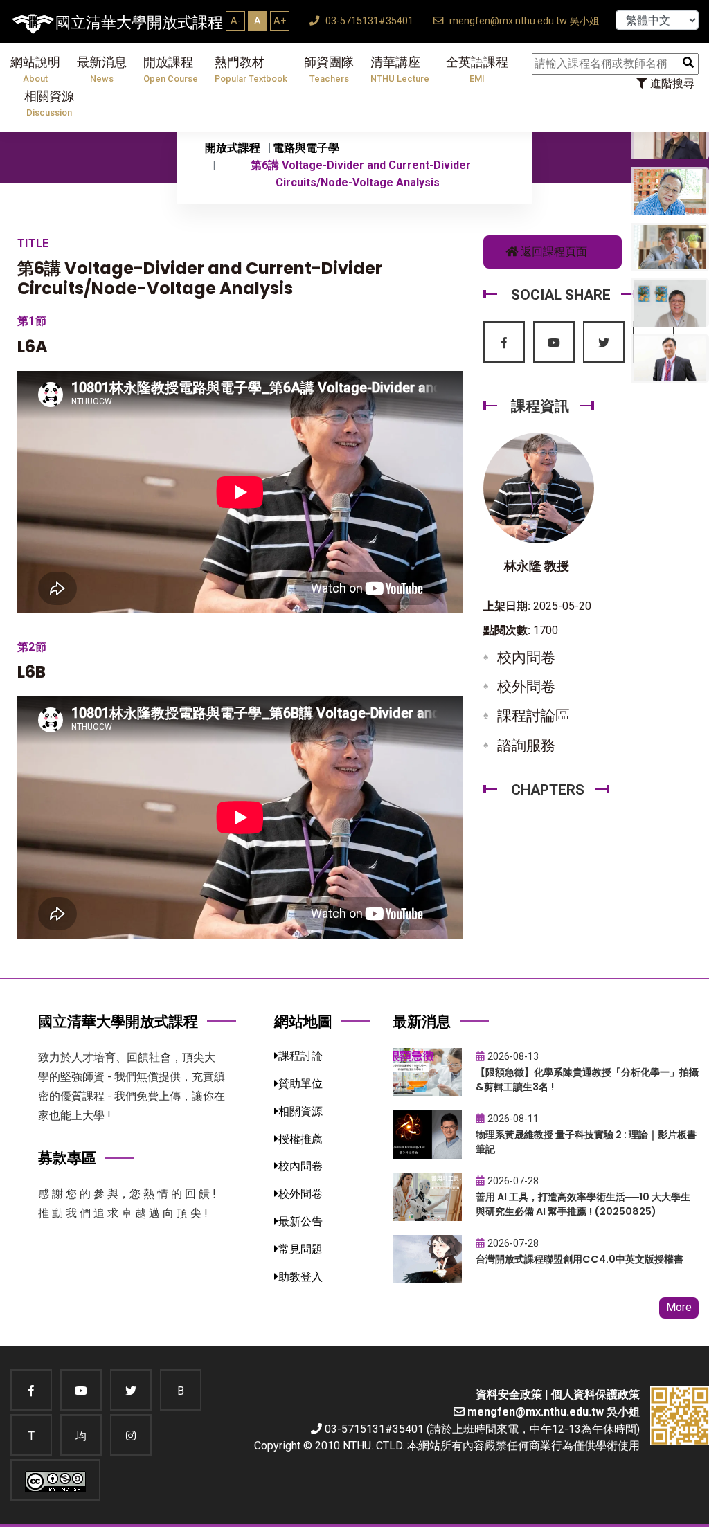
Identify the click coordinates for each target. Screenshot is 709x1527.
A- (236, 20)
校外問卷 (526, 686)
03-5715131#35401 (368, 21)
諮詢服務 (526, 745)
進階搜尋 (670, 83)
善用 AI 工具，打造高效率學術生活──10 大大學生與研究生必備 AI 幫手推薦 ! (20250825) (583, 1204)
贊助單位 (300, 1083)
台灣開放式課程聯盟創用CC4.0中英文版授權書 (579, 1259)
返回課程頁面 (552, 251)
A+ (279, 20)
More (679, 1307)
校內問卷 (526, 657)
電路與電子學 (306, 147)
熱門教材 (251, 69)
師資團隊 (329, 69)
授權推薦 (300, 1139)
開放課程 (170, 69)
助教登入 (300, 1276)
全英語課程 (477, 69)
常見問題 (300, 1249)
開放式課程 (232, 147)
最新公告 (300, 1221)
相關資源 (49, 103)
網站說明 (35, 69)
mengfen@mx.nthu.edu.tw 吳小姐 (523, 21)
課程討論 (300, 1056)
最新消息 (102, 69)
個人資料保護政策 (595, 1394)
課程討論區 (533, 715)
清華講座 (399, 69)
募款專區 (67, 1158)
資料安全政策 (509, 1394)
